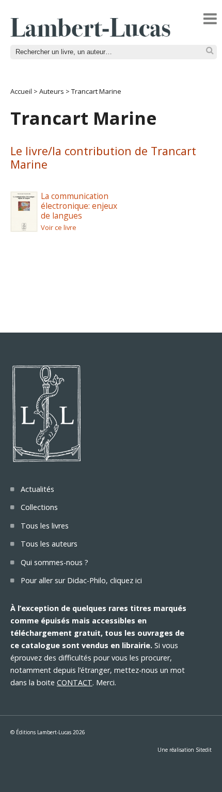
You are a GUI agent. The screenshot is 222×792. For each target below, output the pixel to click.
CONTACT (74, 682)
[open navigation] (210, 18)
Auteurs (51, 91)
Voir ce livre (58, 227)
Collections (39, 507)
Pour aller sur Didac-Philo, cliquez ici (81, 580)
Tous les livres (45, 526)
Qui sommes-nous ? (54, 562)
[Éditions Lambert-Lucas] (90, 33)
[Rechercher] (210, 51)
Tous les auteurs (49, 544)
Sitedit (204, 749)
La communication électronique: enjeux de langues (79, 205)
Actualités (37, 489)
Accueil (21, 91)
